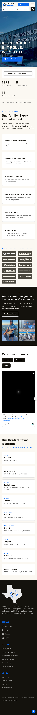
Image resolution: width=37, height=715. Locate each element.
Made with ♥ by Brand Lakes (10, 700)
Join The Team (7, 688)
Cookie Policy (6, 663)
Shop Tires (5, 677)
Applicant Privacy (8, 659)
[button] (32, 4)
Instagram (7, 360)
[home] (8, 4)
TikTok (6, 366)
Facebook (19, 360)
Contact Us (5, 684)
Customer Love (10, 314)
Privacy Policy (6, 649)
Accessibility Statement (10, 656)
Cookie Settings (7, 666)
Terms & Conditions (8, 652)
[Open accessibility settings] (33, 711)
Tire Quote (23, 4)
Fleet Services (7, 681)
